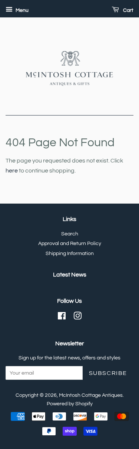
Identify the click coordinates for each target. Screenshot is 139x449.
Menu (21, 10)
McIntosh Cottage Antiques (91, 395)
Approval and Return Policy (69, 243)
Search (69, 234)
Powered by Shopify (70, 403)
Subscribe (108, 373)
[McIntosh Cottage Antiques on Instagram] (77, 317)
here (12, 171)
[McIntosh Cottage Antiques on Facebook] (61, 317)
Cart (127, 10)
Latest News (69, 275)
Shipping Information (70, 253)
